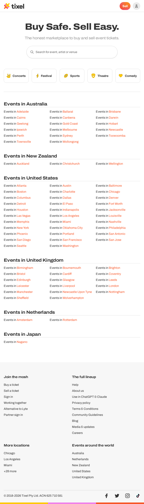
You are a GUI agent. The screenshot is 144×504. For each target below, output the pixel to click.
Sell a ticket (11, 391)
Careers (77, 433)
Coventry (115, 274)
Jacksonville (117, 210)
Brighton (114, 268)
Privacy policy (81, 403)
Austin (67, 185)
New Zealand (81, 465)
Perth (20, 135)
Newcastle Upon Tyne (77, 292)
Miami (67, 222)
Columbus (24, 198)
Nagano (22, 342)
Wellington (116, 163)
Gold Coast (70, 123)
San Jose (115, 240)
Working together (15, 403)
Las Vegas (23, 216)
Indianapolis (71, 210)
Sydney (68, 135)
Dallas (67, 198)
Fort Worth (116, 204)
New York (23, 228)
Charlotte (69, 191)
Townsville (24, 141)
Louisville (115, 216)
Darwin (113, 117)
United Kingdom (83, 477)
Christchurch (71, 163)
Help (75, 385)
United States (81, 471)
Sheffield (22, 298)
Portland (68, 234)
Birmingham (25, 268)
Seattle (21, 246)
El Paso (68, 204)
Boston (21, 191)
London (114, 286)
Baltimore (115, 185)
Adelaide (23, 111)
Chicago (114, 191)
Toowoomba (117, 135)
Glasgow (69, 280)
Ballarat (68, 111)
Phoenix (22, 234)
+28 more (10, 471)
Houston (22, 210)
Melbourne (70, 129)
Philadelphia (117, 228)
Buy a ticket (11, 385)
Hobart (113, 123)
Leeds (113, 280)
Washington (71, 246)
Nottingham (117, 292)
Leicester (23, 286)
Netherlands (80, 459)
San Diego (24, 240)
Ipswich (22, 129)
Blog (75, 421)
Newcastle (116, 129)
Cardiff (67, 274)
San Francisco (72, 240)
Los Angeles (71, 216)
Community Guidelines (87, 415)
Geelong (22, 123)
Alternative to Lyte (16, 409)
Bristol (21, 274)
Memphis (23, 222)
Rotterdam (70, 320)
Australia (78, 453)
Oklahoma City (73, 228)
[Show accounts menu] (136, 6)
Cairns (21, 117)
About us (78, 391)
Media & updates (83, 427)
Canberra (69, 117)
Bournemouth (72, 268)
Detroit (21, 204)
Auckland (23, 163)
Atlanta (21, 185)
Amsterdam (24, 320)
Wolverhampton (73, 298)
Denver (113, 198)
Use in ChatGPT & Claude (89, 397)
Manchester (25, 292)
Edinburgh (24, 280)
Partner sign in (13, 415)
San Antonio (117, 234)
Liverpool (69, 286)
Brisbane (115, 111)
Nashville (115, 222)
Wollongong (71, 141)
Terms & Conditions (85, 409)
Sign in (8, 397)
